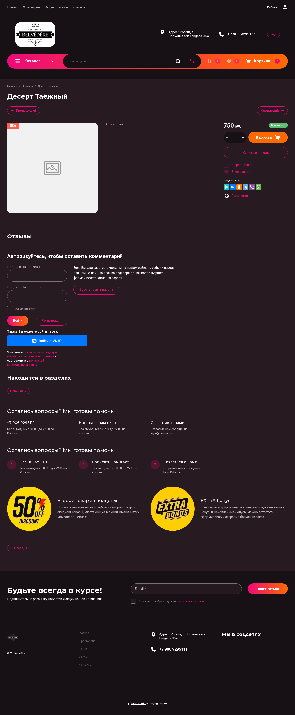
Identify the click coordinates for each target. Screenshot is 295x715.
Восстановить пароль (96, 289)
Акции (49, 7)
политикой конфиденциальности (25, 363)
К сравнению (242, 165)
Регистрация (51, 320)
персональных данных (190, 601)
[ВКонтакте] (233, 187)
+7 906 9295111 (242, 34)
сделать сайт (137, 703)
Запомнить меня (25, 308)
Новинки (27, 86)
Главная (12, 7)
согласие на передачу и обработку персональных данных (32, 354)
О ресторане (31, 7)
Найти (178, 61)
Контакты (79, 7)
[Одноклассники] (239, 187)
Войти (17, 320)
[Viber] (252, 187)
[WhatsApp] (258, 187)
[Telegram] (245, 187)
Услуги (63, 7)
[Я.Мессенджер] (226, 187)
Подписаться (268, 589)
